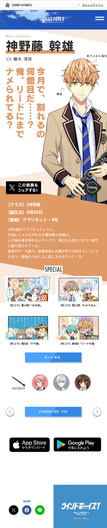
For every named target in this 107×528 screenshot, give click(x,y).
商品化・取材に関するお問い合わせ (81, 513)
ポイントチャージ (92, 4)
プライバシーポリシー (81, 519)
